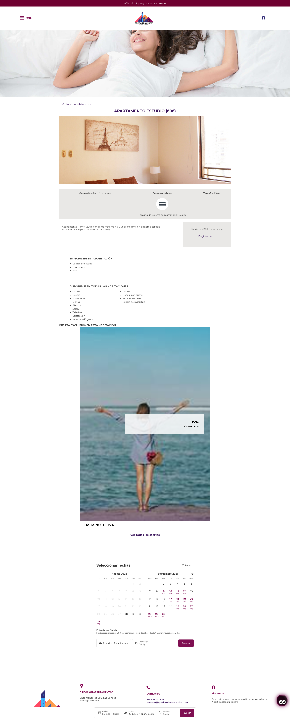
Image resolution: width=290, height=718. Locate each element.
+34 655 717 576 (155, 699)
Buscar (187, 712)
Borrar (188, 565)
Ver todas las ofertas (145, 534)
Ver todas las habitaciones (76, 104)
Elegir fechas (205, 236)
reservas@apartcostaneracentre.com (167, 702)
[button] (61, 150)
